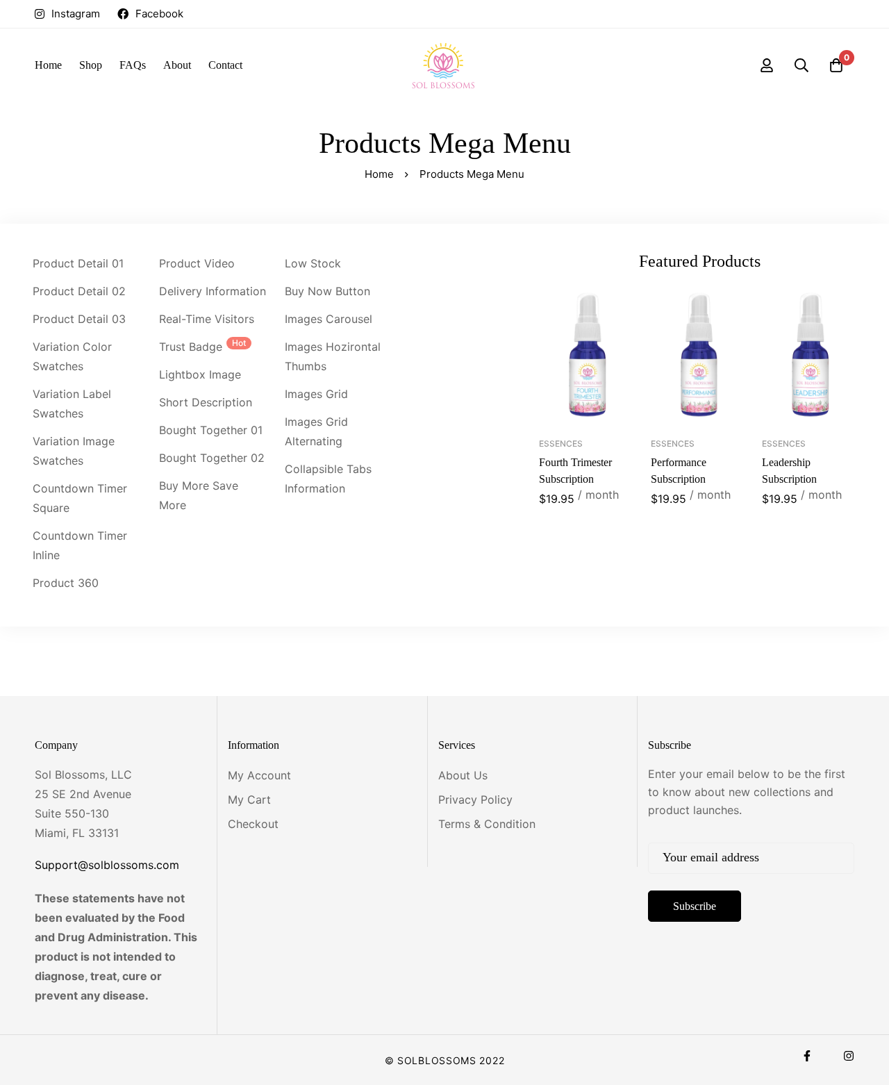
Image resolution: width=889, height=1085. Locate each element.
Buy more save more (198, 495)
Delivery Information (212, 291)
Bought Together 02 (212, 458)
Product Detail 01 (78, 263)
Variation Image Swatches (74, 450)
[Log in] (766, 65)
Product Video (197, 263)
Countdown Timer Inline (80, 545)
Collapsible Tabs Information (328, 478)
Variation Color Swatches (72, 356)
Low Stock (313, 263)
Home (379, 174)
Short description (205, 402)
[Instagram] (848, 1055)
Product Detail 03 (79, 319)
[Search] (801, 65)
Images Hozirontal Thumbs (333, 356)
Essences (561, 443)
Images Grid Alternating (316, 431)
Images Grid (316, 394)
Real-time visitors (206, 319)
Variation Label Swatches (72, 403)
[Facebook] (807, 1055)
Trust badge (202, 346)
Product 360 (66, 583)
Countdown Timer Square (80, 498)
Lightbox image (200, 374)
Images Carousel (328, 319)
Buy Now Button (327, 291)
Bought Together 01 (211, 430)
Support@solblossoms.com (107, 865)
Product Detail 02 (79, 291)
